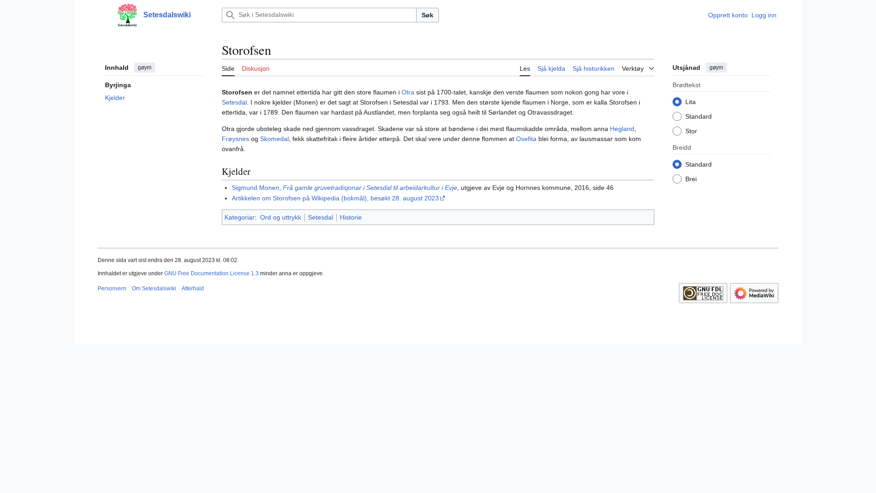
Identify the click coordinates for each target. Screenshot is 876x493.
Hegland (622, 128)
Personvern (112, 288)
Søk (427, 15)
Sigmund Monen (255, 187)
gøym (144, 67)
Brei (691, 179)
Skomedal (274, 138)
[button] (102, 15)
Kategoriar (239, 217)
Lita (690, 101)
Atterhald (193, 288)
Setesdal (234, 102)
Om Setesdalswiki (154, 288)
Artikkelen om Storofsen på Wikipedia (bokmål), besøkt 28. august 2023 (335, 198)
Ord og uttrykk (280, 217)
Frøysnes (235, 138)
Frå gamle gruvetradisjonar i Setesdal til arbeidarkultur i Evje (370, 187)
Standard (698, 116)
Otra (408, 92)
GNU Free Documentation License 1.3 (211, 273)
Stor (691, 131)
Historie (351, 217)
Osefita (526, 138)
